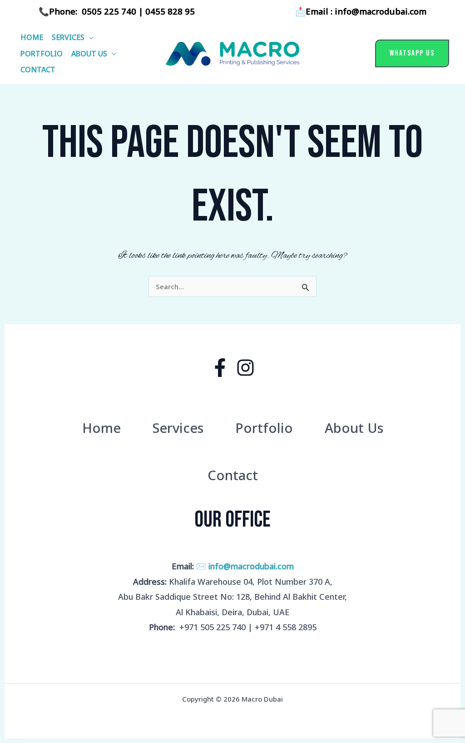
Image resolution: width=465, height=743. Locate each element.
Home (31, 37)
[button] (89, 37)
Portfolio (41, 54)
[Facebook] (220, 367)
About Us (89, 54)
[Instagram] (245, 367)
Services (68, 37)
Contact (37, 70)
